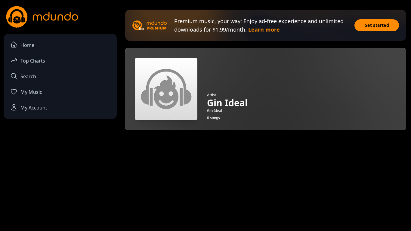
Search (28, 76)
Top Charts (32, 60)
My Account (33, 107)
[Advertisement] (266, 174)
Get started (376, 25)
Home (27, 45)
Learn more (264, 29)
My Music (31, 92)
